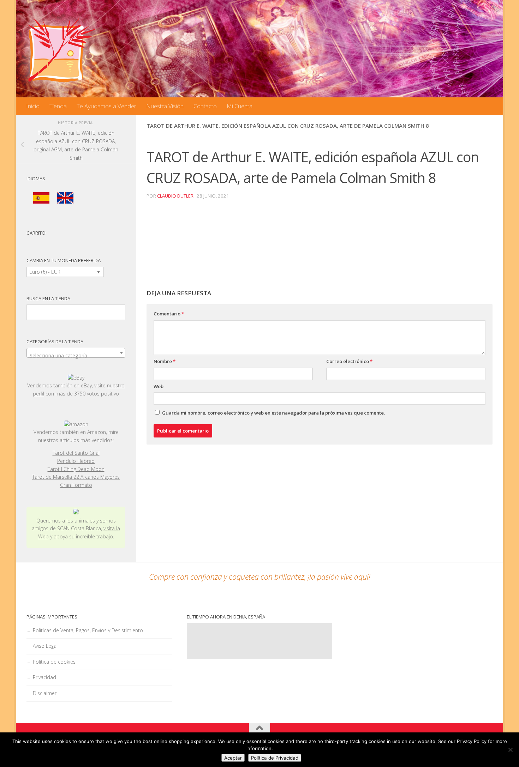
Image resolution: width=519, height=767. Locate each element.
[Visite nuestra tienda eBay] (75, 378)
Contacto (205, 106)
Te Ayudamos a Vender (106, 106)
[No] (510, 749)
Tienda (58, 106)
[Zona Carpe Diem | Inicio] (61, 49)
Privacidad (44, 677)
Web (158, 386)
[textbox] (76, 355)
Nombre (164, 361)
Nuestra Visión (165, 106)
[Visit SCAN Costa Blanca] (76, 512)
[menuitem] (41, 198)
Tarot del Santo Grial (76, 452)
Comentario (169, 313)
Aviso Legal (45, 645)
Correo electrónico (349, 361)
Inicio (33, 106)
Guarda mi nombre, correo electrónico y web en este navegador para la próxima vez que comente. (273, 413)
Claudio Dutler (175, 196)
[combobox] (75, 353)
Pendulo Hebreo (76, 461)
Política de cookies (54, 661)
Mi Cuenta (239, 106)
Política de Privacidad (274, 758)
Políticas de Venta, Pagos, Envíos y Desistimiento (88, 630)
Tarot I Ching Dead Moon (76, 469)
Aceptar (233, 758)
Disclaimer (44, 693)
